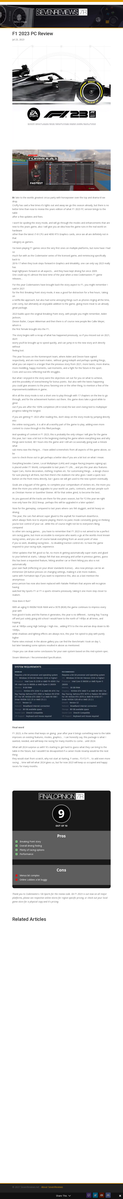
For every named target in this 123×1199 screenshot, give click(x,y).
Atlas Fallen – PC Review (31, 1079)
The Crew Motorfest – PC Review (37, 1162)
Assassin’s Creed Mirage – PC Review (39, 996)
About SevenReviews (52, 1187)
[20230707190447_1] (61, 190)
